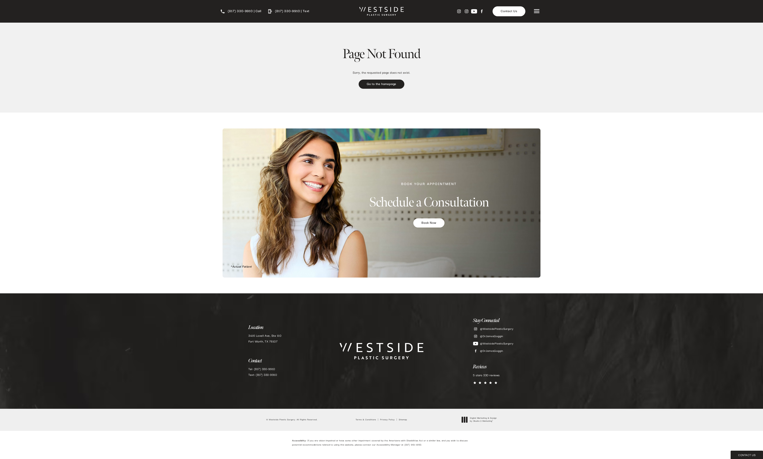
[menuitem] (459, 11)
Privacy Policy (387, 419)
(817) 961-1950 (412, 445)
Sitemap (403, 419)
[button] (536, 11)
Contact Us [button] (746, 455)
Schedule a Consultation (429, 196)
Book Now (428, 223)
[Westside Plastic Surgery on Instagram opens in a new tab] (459, 11)
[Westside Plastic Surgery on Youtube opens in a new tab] (474, 11)
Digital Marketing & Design (483, 420)
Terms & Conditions (366, 419)
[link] (241, 11)
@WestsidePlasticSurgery (496, 329)
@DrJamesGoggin (491, 336)
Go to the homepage (381, 84)
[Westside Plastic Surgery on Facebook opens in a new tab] (482, 11)
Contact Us (509, 11)
